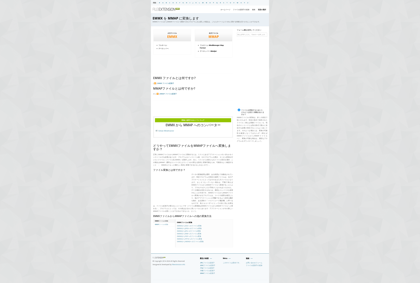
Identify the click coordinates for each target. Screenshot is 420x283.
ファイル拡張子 (207, 263)
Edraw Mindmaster (166, 131)
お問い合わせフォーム (254, 263)
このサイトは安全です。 (232, 263)
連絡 (253, 10)
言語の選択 (262, 10)
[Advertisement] (193, 64)
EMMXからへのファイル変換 (189, 226)
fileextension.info (178, 265)
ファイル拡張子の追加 (241, 10)
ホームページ (225, 10)
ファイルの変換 (161, 221)
